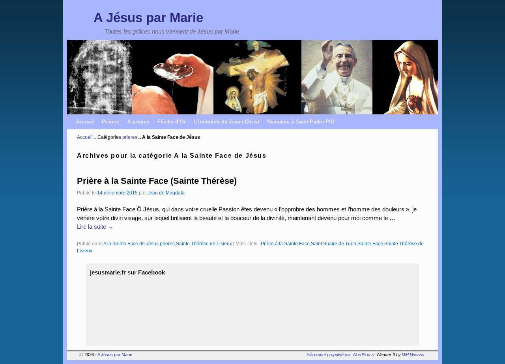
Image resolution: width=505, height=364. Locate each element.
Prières (110, 122)
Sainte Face (370, 243)
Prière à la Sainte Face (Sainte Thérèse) (157, 181)
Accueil (85, 122)
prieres (129, 137)
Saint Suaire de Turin (333, 243)
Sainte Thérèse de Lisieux (204, 243)
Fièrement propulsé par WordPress (340, 354)
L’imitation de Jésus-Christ (226, 122)
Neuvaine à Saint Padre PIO (301, 122)
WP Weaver (413, 354)
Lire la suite (95, 227)
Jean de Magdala (166, 192)
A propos (138, 122)
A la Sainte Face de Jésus (131, 243)
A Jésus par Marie (148, 17)
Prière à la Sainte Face (285, 243)
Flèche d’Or (171, 122)
